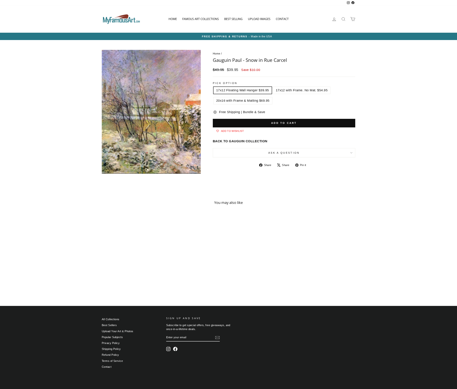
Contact (282, 19)
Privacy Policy (111, 343)
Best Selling (233, 19)
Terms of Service (112, 360)
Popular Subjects (112, 337)
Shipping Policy (111, 348)
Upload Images (259, 19)
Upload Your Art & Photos (117, 331)
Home (173, 19)
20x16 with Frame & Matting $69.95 (243, 100)
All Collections (110, 319)
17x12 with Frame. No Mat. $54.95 (302, 90)
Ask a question (284, 152)
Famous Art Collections (200, 19)
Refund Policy (110, 354)
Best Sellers (109, 325)
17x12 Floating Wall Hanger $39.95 (242, 90)
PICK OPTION (225, 83)
